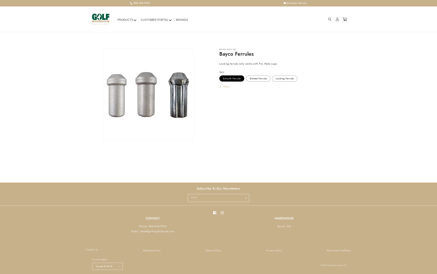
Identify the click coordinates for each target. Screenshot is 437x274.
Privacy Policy (274, 250)
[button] (330, 19)
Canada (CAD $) (104, 266)
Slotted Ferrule (258, 78)
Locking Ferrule (285, 78)
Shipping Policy (152, 250)
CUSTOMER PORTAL (154, 19)
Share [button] (226, 86)
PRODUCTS (125, 19)
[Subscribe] (245, 198)
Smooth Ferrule (232, 78)
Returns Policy (213, 250)
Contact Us (92, 249)
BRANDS (182, 19)
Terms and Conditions (339, 250)
